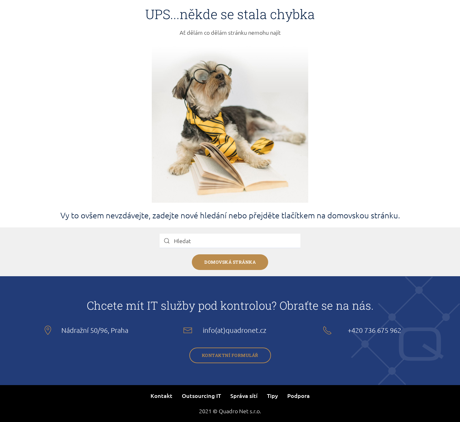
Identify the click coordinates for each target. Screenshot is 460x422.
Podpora (298, 395)
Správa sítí (244, 395)
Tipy (272, 395)
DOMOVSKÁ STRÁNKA (230, 262)
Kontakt (161, 395)
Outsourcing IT (201, 395)
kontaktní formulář (230, 355)
